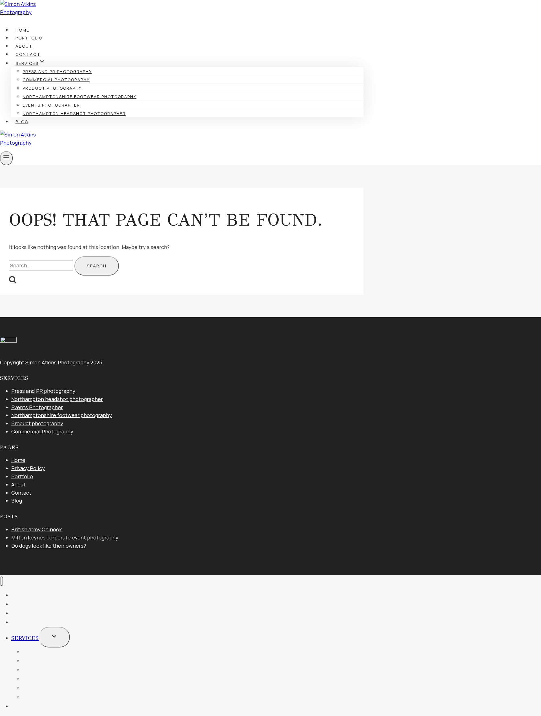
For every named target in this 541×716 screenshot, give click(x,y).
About (24, 46)
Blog (21, 122)
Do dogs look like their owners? (48, 545)
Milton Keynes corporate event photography (64, 537)
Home (22, 30)
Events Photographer (51, 105)
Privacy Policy (28, 468)
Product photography (52, 88)
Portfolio (29, 38)
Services (25, 638)
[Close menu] (1, 581)
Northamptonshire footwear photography (79, 96)
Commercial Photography (56, 79)
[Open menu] (6, 158)
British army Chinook (36, 529)
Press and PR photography (57, 71)
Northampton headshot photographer (74, 113)
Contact (28, 54)
